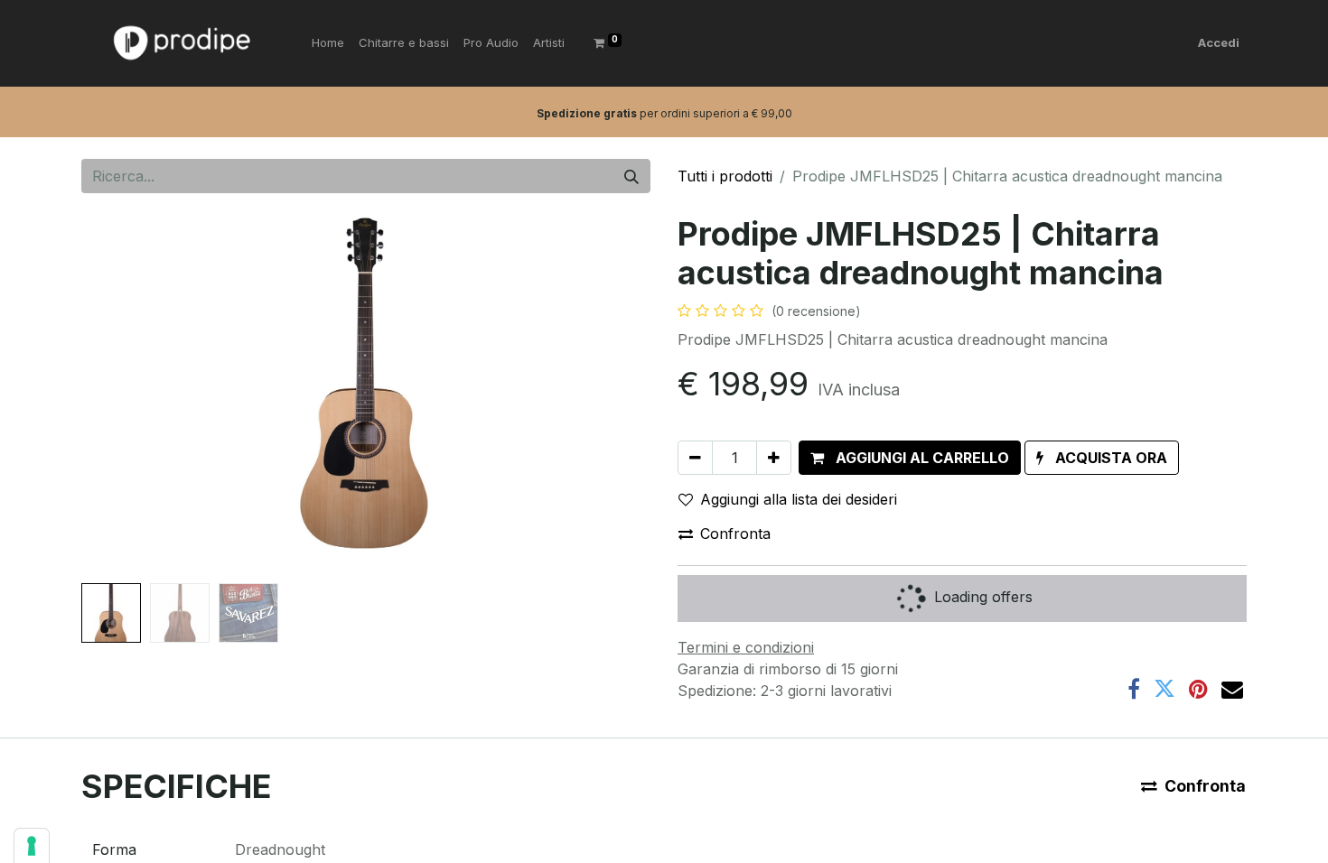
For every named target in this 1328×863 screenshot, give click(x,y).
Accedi (1218, 42)
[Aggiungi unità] (773, 458)
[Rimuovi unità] (695, 458)
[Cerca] (631, 176)
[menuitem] (327, 43)
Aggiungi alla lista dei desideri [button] (798, 499)
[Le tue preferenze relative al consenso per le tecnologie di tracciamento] (31, 846)
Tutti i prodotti (725, 176)
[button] (124, 395)
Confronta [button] (735, 533)
